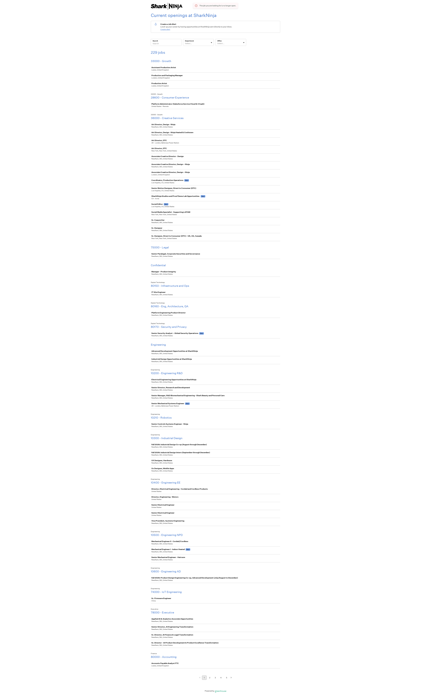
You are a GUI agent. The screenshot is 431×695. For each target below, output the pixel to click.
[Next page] (231, 678)
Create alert (165, 29)
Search (155, 41)
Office (219, 41)
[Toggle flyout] (211, 42)
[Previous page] (199, 678)
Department (189, 41)
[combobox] (217, 43)
